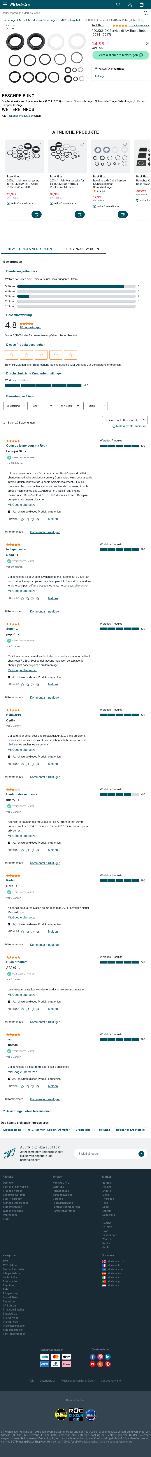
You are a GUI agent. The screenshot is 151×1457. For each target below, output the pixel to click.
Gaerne (106, 1223)
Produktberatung (63, 1202)
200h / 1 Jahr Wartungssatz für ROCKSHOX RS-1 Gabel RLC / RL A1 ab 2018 (23, 184)
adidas (106, 1182)
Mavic (106, 1194)
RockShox (98, 25)
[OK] (141, 1154)
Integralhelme (11, 1273)
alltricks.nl (114, 1285)
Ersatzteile (83, 1129)
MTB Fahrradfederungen (42, 20)
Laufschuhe (10, 1277)
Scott (105, 1247)
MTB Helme (10, 1265)
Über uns (8, 1182)
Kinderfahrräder (13, 1329)
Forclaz (107, 1227)
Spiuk (105, 1206)
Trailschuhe (10, 1281)
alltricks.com (116, 1269)
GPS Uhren (9, 1305)
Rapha (106, 1243)
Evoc (105, 1231)
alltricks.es (114, 1273)
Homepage (9, 20)
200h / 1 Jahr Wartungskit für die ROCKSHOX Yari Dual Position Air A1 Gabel (67, 184)
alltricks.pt (114, 1281)
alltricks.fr (114, 1265)
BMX (5, 1289)
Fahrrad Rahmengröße (66, 1206)
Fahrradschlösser (14, 1333)
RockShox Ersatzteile (130, 1129)
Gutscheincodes (13, 1210)
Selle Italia (108, 1214)
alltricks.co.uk (116, 1261)
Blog (6, 1218)
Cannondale (109, 1235)
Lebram (107, 1210)
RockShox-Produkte (18, 115)
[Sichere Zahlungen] (55, 1360)
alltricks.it (114, 1277)
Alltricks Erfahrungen (16, 1202)
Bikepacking (10, 1293)
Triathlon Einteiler (13, 1309)
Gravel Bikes (10, 1297)
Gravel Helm (10, 1317)
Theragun (108, 1198)
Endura (106, 1190)
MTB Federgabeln (71, 20)
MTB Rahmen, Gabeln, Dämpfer (49, 1129)
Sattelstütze (10, 1313)
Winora (106, 1239)
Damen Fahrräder (13, 1269)
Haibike (106, 1186)
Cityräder (8, 1285)
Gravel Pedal (10, 1321)
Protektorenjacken (14, 1325)
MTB (22, 20)
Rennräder (9, 1301)
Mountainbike (12, 1129)
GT (104, 1218)
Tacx (105, 1202)
